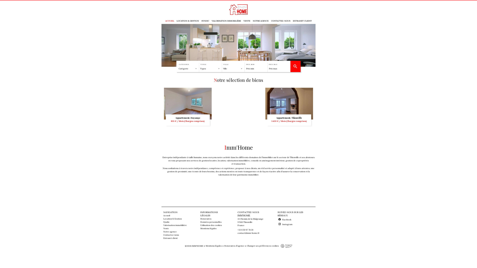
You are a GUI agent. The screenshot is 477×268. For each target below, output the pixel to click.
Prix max (273, 64)
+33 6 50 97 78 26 (245, 230)
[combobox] (188, 68)
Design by (288, 246)
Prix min (250, 64)
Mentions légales (214, 246)
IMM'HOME (244, 215)
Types (203, 64)
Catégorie (184, 64)
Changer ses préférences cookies (263, 246)
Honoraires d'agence (234, 246)
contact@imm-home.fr (248, 233)
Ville (226, 64)
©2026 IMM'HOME (194, 246)
